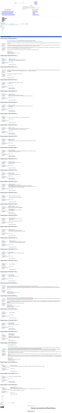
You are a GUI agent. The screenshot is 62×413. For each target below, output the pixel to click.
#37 (17, 113)
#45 (17, 203)
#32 (17, 55)
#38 (17, 124)
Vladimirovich (18, 292)
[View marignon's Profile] (5, 218)
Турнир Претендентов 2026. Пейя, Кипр (8, 11)
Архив (36, 1)
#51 (17, 271)
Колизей (36, 4)
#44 (17, 192)
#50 (17, 260)
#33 (17, 66)
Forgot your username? (10, 24)
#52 (17, 283)
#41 (17, 158)
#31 (17, 38)
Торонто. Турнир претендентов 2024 (7, 13)
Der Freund (3, 69)
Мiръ (1, 25)
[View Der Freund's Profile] (5, 94)
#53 (17, 295)
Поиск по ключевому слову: (27, 7)
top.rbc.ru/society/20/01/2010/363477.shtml (13, 40)
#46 (17, 215)
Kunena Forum (33, 405)
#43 (17, 181)
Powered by (28, 405)
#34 (17, 79)
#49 (17, 249)
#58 (17, 362)
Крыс (3, 364)
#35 (17, 91)
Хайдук (3, 240)
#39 (17, 136)
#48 (17, 237)
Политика (1, 26)
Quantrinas (3, 43)
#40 (17, 147)
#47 (17, 226)
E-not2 (3, 334)
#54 (17, 309)
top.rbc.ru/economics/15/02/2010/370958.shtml (13, 297)
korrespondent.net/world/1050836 (12, 346)
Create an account (15, 24)
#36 (17, 102)
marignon (3, 116)
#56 (17, 331)
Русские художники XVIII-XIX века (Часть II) (8, 14)
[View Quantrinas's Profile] (4, 44)
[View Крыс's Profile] (4, 365)
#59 (17, 373)
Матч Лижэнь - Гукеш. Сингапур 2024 (7, 12)
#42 (17, 170)
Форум (36, 3)
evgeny (3, 58)
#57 (17, 342)
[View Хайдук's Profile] (4, 241)
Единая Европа (2, 27)
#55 (17, 320)
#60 (17, 384)
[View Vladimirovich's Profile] (5, 350)
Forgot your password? (4, 24)
